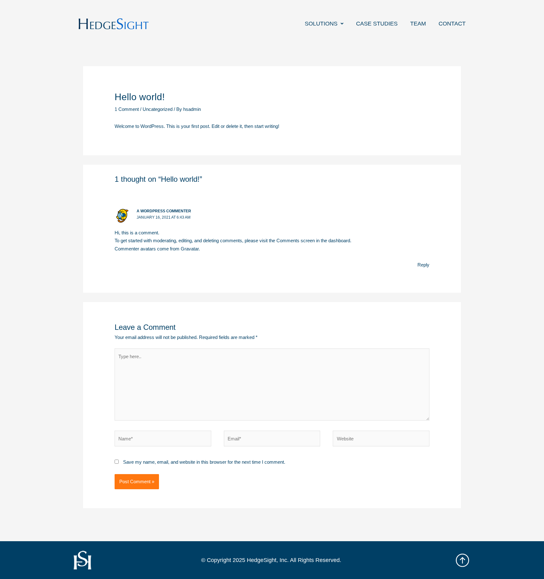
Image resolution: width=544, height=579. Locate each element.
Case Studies (377, 23)
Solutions (321, 23)
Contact (452, 23)
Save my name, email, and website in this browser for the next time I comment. (204, 462)
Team (418, 23)
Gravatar (190, 248)
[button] (324, 23)
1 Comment (127, 109)
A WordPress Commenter (164, 211)
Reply (423, 264)
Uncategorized (158, 109)
